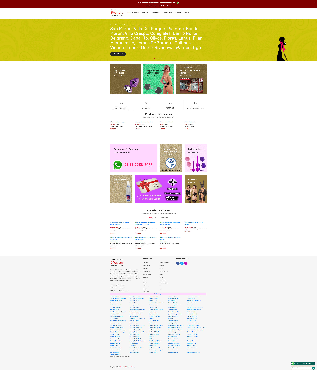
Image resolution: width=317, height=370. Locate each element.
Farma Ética (133, 345)
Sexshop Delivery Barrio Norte (137, 309)
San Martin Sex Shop (154, 316)
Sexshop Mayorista (135, 350)
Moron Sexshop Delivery (136, 314)
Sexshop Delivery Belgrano (156, 309)
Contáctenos (178, 12)
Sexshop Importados (173, 343)
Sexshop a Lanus (153, 300)
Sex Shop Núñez (172, 309)
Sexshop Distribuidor (154, 332)
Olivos (161, 277)
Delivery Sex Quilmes (115, 348)
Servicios (135, 12)
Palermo (145, 262)
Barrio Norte (146, 265)
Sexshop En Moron (115, 336)
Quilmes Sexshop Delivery (175, 314)
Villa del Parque (147, 274)
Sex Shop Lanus (153, 323)
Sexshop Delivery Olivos (136, 329)
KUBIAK (117, 124)
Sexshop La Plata (191, 343)
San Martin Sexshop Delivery (137, 318)
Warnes (145, 289)
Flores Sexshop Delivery (155, 341)
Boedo (145, 280)
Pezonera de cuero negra (116, 126)
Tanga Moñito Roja (189, 126)
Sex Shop (151, 318)
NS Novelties (164, 217)
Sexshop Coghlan (134, 307)
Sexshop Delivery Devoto (194, 309)
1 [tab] (154, 58)
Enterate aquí (167, 154)
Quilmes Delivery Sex (173, 312)
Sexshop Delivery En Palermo (175, 325)
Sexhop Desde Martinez (116, 305)
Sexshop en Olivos (134, 336)
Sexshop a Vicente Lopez (194, 296)
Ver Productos (118, 54)
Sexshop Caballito (173, 303)
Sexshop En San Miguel (174, 339)
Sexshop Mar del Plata (154, 348)
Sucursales (155, 12)
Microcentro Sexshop (116, 323)
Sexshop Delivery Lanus (136, 327)
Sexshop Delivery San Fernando (195, 329)
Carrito (187, 12)
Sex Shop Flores (191, 320)
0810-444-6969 (120, 288)
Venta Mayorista (167, 12)
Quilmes (162, 265)
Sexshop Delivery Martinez (175, 327)
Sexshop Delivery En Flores (156, 325)
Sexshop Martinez (173, 348)
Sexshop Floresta (115, 343)
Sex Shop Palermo (153, 307)
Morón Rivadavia (164, 271)
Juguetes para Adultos (174, 334)
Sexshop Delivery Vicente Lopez (138, 332)
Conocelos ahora (185, 78)
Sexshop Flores (191, 341)
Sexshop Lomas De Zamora (137, 348)
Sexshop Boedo (134, 303)
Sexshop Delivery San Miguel (117, 332)
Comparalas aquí (193, 152)
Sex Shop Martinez (173, 323)
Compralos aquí (118, 182)
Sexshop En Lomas (154, 334)
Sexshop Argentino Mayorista (118, 298)
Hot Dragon (152, 336)
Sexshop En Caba (191, 332)
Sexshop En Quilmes (115, 339)
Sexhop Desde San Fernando (156, 303)
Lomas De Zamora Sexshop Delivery (196, 327)
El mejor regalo (143, 182)
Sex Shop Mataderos (115, 325)
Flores (144, 283)
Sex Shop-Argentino (154, 305)
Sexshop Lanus (114, 345)
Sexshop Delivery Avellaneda (195, 307)
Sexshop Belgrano (134, 300)
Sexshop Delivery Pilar (154, 329)
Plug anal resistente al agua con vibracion (196, 229)
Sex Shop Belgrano (173, 320)
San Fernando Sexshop (116, 316)
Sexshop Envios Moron (116, 341)
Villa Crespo (146, 286)
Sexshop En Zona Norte (193, 339)
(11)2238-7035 (120, 285)
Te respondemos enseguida (122, 152)
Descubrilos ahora (119, 76)
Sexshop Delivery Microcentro (118, 329)
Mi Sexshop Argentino (193, 325)
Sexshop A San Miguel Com (137, 298)
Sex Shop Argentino (154, 320)
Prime (143, 124)
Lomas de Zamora (164, 262)
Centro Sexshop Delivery (116, 350)
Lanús (161, 274)
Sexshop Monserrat (173, 352)
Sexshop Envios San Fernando (137, 341)
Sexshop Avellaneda (154, 298)
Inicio (128, 12)
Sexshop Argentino (115, 296)
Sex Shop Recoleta (115, 307)
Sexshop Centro (191, 305)
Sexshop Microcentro (193, 350)
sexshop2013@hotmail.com (121, 291)
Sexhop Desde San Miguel (194, 300)
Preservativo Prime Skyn (166, 126)
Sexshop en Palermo (192, 336)
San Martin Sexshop (173, 316)
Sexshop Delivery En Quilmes (117, 327)
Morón (161, 268)
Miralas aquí (191, 182)
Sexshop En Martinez (192, 334)
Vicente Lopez (163, 283)
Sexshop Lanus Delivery (174, 345)
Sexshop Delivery (172, 307)
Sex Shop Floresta (134, 323)
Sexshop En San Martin (136, 339)
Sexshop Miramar (134, 352)
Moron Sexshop (134, 316)
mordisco (190, 124)
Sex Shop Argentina (135, 320)
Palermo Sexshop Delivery (136, 312)
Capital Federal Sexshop (193, 352)
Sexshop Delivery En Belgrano (137, 325)
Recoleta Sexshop (192, 314)
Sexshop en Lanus (115, 334)
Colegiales (146, 291)
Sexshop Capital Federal (174, 305)
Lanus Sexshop (172, 332)
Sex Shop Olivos (114, 309)
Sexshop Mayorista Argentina (156, 350)
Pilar (161, 286)
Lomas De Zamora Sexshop (175, 329)
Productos (145, 12)
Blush (150, 217)
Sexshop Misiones (153, 352)
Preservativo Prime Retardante (143, 126)
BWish (156, 217)
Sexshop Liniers (191, 345)
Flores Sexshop (134, 343)
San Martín (162, 280)
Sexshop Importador (154, 343)
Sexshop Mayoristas (173, 350)
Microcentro (146, 271)
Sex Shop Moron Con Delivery (118, 312)
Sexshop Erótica (172, 341)
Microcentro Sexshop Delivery (118, 320)
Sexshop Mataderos (192, 348)
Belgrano (145, 268)
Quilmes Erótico (191, 312)
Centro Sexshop (114, 352)
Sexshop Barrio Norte (173, 298)
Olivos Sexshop (153, 312)
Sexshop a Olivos (191, 298)
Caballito (145, 277)
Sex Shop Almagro (192, 318)
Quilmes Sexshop (114, 314)
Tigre (161, 289)
